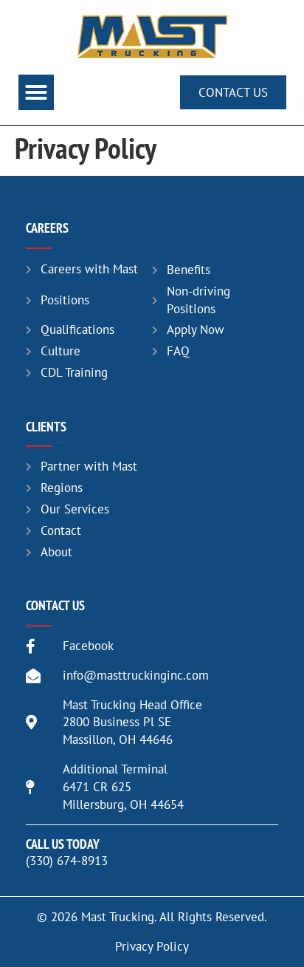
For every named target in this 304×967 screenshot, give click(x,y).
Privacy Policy (152, 946)
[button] (36, 92)
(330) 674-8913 (67, 860)
